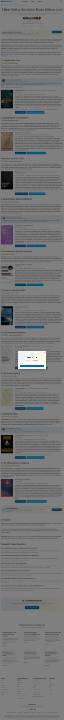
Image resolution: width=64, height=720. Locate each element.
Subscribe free (31, 366)
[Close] (44, 352)
